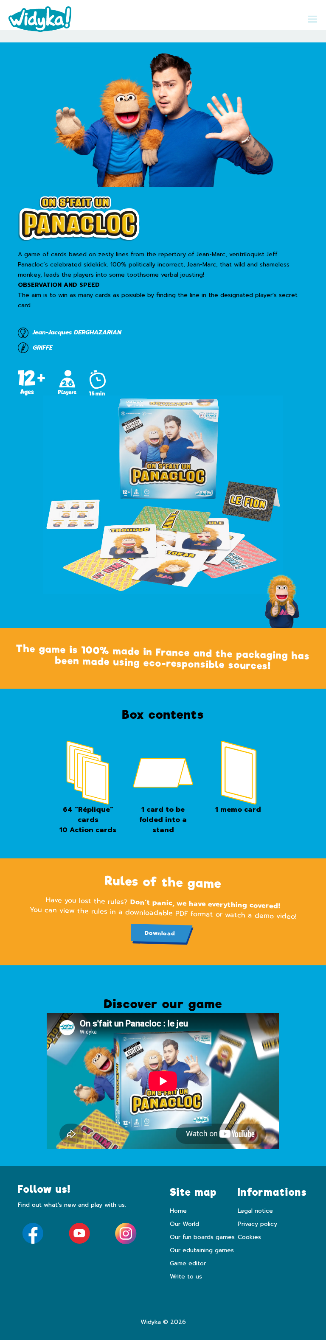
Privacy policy (257, 1223)
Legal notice (255, 1210)
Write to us (186, 1276)
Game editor (188, 1263)
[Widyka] (39, 19)
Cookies (249, 1237)
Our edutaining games (202, 1250)
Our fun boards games (202, 1237)
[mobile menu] (312, 19)
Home (178, 1210)
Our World (184, 1223)
